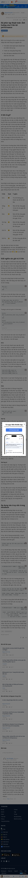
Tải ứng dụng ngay (14, 430)
